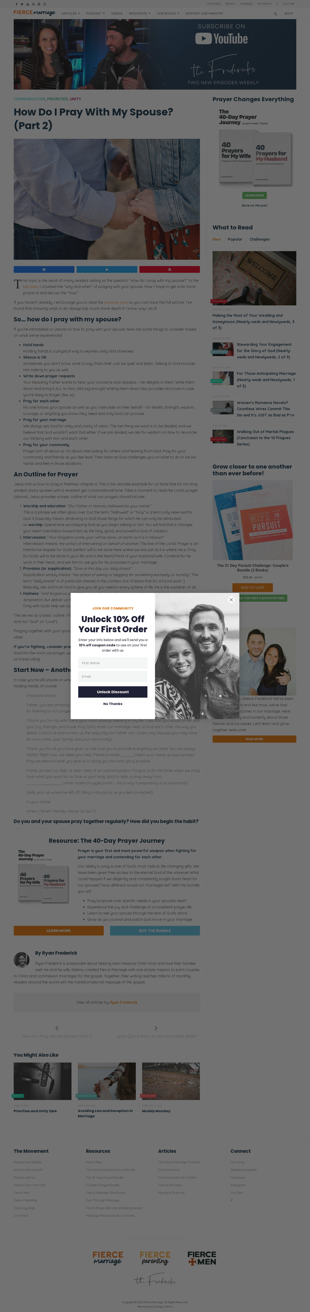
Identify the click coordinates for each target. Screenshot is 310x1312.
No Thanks (112, 704)
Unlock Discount (113, 691)
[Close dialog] (231, 600)
